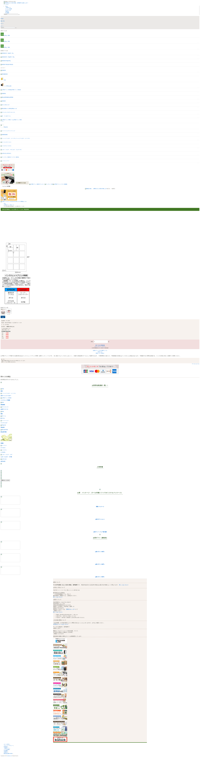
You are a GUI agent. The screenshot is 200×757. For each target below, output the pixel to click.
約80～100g (12, 57)
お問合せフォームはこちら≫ (60, 624)
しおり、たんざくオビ (17, 149)
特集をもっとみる (5, 480)
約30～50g (11, 53)
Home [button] (6, 6)
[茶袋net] (7, 1)
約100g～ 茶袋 (7, 35)
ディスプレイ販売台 (15, 157)
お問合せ (6, 752)
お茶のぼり (9, 153)
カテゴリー (3, 67)
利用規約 (6, 746)
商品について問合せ (100, 353)
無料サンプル (104, 350)
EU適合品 (11, 64)
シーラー (7, 160)
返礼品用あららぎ (13, 108)
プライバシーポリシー (8, 745)
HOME (2, 18)
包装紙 (6, 134)
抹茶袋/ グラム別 (4, 50)
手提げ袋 (6, 127)
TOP (5, 203)
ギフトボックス (11, 112)
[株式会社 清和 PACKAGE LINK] (16, 1)
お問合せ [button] (7, 11)
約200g (9, 60)
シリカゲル (9, 145)
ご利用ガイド (6, 748)
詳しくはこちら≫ (123, 584)
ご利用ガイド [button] (8, 7)
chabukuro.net (9, 755)
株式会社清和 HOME (8, 753)
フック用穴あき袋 (7, 86)
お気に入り (100, 351)
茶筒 (5, 101)
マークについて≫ (195, 363)
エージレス (9, 142)
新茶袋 (6, 74)
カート (2, 26)
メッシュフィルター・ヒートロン (23, 138)
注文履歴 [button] (7, 12)
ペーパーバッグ (11, 130)
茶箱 (5, 93)
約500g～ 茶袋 (7, 47)
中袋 (5, 80)
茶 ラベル (9, 116)
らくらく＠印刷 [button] (8, 8)
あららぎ (7, 104)
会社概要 (6, 750)
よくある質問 (6, 749)
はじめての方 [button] (8, 10)
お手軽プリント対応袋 (16, 89)
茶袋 (5, 70)
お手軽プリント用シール (9, 204)
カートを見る (6, 744)
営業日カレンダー (70, 609)
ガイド (2, 23)
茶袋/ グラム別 (4, 30)
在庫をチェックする (97, 350)
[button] (6, 4)
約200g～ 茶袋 (7, 41)
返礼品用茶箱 (10, 97)
